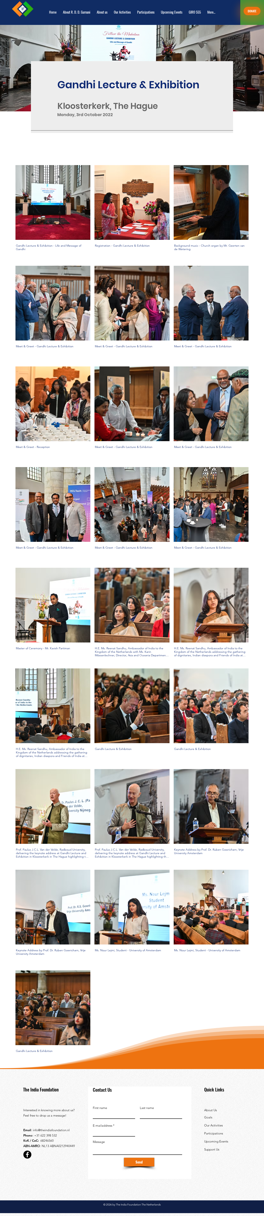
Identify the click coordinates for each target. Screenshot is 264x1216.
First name (100, 1107)
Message (99, 1141)
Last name (147, 1107)
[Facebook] (27, 1155)
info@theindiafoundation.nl (51, 1130)
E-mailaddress (102, 1125)
